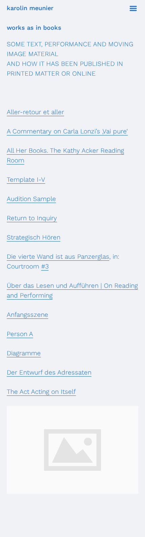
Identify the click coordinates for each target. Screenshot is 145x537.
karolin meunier (30, 7)
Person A (20, 334)
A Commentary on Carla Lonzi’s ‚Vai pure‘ (67, 131)
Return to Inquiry (32, 218)
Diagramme (24, 353)
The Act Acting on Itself (41, 391)
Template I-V (26, 179)
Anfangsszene (27, 314)
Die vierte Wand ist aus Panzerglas (58, 256)
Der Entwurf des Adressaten (49, 372)
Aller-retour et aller (35, 112)
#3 (45, 266)
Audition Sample (31, 199)
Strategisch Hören (33, 237)
